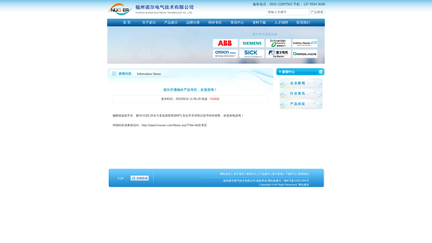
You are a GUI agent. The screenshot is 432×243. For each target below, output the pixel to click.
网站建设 (303, 184)
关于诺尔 (149, 22)
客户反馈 (277, 174)
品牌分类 (193, 22)
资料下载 (259, 22)
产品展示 (171, 22)
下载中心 (291, 174)
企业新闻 (298, 83)
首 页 (127, 22)
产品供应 (298, 104)
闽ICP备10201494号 (296, 180)
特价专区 (215, 22)
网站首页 (225, 174)
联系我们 (303, 22)
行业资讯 (298, 93)
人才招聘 (281, 22)
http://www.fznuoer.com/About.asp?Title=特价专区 (174, 125)
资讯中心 (237, 22)
